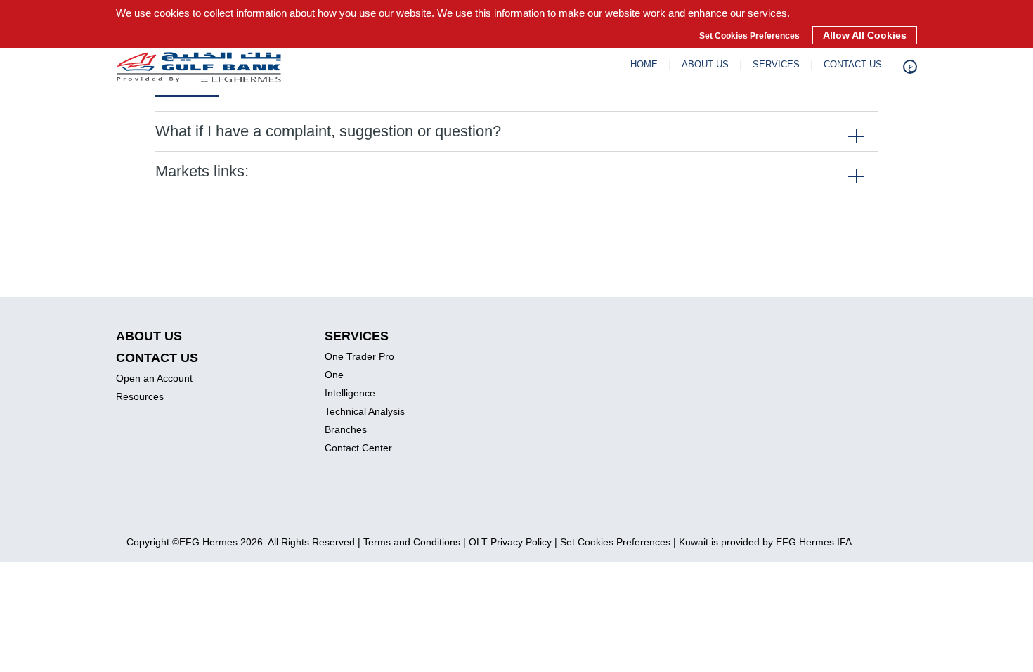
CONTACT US (853, 64)
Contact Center (358, 447)
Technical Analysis (365, 411)
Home (644, 64)
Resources (140, 396)
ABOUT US (705, 64)
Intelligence (350, 393)
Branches (346, 429)
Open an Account (154, 378)
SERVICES (776, 64)
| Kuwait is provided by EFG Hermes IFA (762, 542)
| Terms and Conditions (409, 542)
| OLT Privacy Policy (507, 542)
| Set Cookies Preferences (612, 542)
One (334, 374)
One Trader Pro (359, 356)
